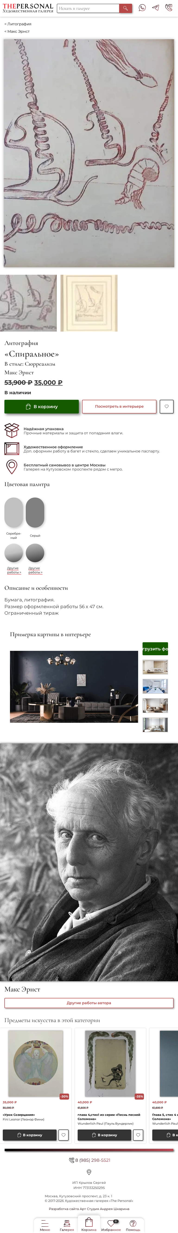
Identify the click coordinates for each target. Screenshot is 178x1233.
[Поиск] (125, 8)
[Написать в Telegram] (155, 8)
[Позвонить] (168, 8)
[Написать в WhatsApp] (142, 8)
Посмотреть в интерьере (119, 406)
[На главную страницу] (30, 8)
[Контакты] (89, 1172)
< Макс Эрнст (17, 31)
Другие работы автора (89, 1003)
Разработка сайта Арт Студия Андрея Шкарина (89, 1209)
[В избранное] (166, 406)
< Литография (18, 24)
